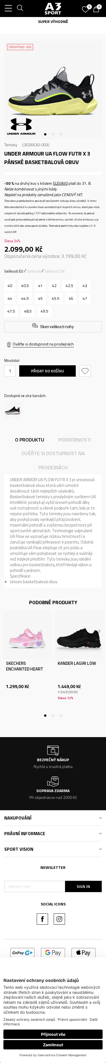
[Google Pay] (53, 952)
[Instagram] (59, 919)
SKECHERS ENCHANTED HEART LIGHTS (24, 669)
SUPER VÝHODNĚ (53, 21)
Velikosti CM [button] (54, 271)
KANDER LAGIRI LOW (77, 663)
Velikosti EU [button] (13, 271)
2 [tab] (53, 134)
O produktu (29, 440)
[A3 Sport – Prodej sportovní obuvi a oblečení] (53, 8)
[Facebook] (42, 919)
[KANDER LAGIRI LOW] (79, 635)
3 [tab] (61, 134)
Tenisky (10, 145)
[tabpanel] (53, 90)
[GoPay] (22, 952)
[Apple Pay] (84, 952)
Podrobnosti (74, 440)
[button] (85, 371)
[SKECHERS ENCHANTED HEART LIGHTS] (27, 635)
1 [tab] (45, 134)
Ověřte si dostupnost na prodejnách (43, 344)
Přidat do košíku (47, 371)
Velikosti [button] (34, 271)
